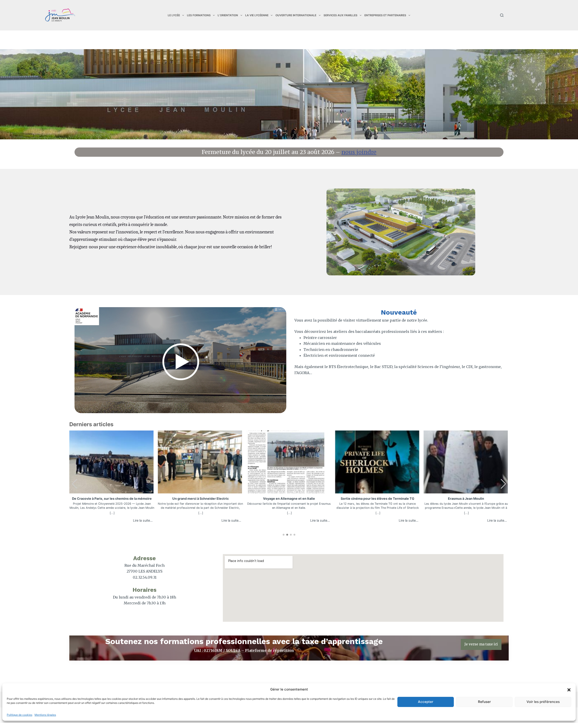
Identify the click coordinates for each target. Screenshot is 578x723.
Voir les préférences (543, 702)
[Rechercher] (501, 15)
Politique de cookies (19, 714)
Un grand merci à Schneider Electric (200, 498)
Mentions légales (45, 714)
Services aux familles (340, 15)
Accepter (425, 702)
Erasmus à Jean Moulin (466, 498)
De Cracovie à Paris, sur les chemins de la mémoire (112, 498)
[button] (569, 689)
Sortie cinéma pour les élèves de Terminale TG (377, 498)
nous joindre (358, 152)
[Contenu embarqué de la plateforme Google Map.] (363, 588)
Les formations (199, 15)
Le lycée (174, 15)
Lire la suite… (143, 520)
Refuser (484, 702)
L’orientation (228, 15)
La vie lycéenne (256, 15)
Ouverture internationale (295, 15)
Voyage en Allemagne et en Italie (289, 498)
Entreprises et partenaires (385, 15)
